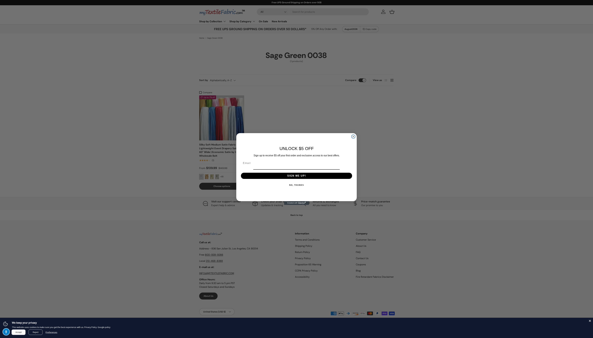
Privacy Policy (90, 327)
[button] (6, 332)
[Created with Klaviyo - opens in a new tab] (296, 203)
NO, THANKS (296, 185)
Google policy (104, 327)
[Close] (589, 320)
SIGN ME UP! (296, 175)
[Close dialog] (353, 136)
